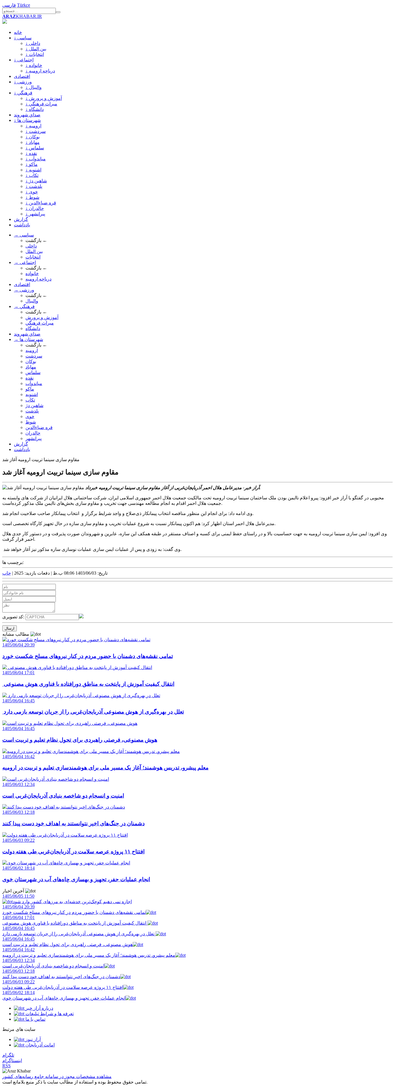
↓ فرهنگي (23, 92)
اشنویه (31, 394)
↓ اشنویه (33, 169)
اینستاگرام (12, 1060)
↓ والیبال (33, 87)
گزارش (21, 219)
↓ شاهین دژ (36, 180)
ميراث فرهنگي (39, 322)
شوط (30, 421)
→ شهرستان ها (28, 339)
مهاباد (30, 366)
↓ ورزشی (23, 81)
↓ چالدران (34, 208)
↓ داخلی (32, 43)
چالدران (32, 432)
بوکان (30, 361)
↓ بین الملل (35, 48)
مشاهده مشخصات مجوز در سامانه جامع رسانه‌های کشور (57, 1076)
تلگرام (8, 1055)
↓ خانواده (33, 65)
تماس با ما (34, 1019)
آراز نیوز (32, 1039)
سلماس (32, 372)
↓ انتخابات (34, 54)
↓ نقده (31, 153)
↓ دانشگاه (34, 109)
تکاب (30, 399)
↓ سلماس (34, 147)
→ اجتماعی (25, 262)
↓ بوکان (32, 136)
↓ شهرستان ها (27, 120)
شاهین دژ (34, 405)
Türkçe (23, 5)
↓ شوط (32, 197)
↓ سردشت (35, 131)
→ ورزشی (24, 289)
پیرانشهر (33, 438)
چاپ (6, 573)
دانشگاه (32, 328)
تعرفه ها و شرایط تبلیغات (49, 1013)
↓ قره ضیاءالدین (40, 202)
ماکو (29, 388)
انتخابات (32, 256)
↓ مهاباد (32, 142)
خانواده (32, 273)
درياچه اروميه (38, 278)
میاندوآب (33, 383)
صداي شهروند (27, 114)
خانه (18, 32)
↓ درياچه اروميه (40, 70)
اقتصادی (22, 76)
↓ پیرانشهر (35, 213)
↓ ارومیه (33, 125)
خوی (29, 416)
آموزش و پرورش (41, 317)
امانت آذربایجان (39, 1044)
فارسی (9, 5)
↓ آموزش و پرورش (43, 98)
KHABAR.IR (22, 16)
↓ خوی (31, 191)
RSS (6, 1065)
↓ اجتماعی (24, 59)
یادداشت (22, 224)
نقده (29, 377)
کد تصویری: (13, 616)
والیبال (31, 300)
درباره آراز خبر (38, 1008)
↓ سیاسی (23, 37)
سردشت (33, 355)
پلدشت (32, 410)
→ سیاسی (24, 234)
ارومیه (31, 350)
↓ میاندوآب (35, 158)
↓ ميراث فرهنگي (41, 103)
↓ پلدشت (33, 186)
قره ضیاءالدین (39, 427)
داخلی (31, 245)
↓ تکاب (31, 175)
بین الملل (34, 251)
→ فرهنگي (24, 306)
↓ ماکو (31, 164)
